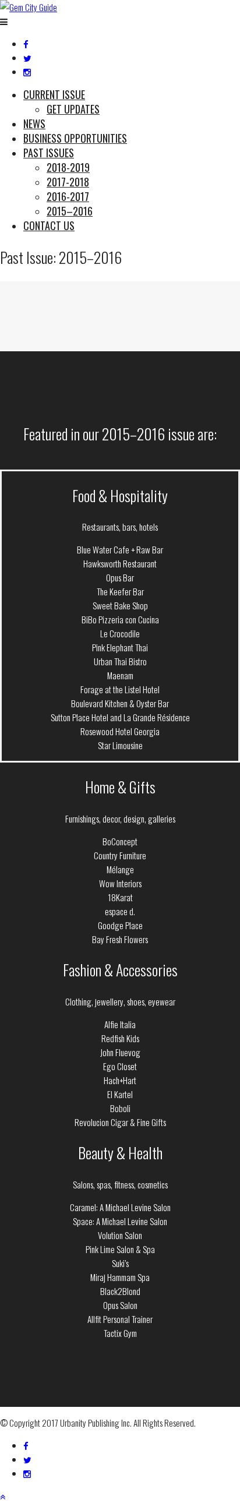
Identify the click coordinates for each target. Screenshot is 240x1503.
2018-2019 (68, 167)
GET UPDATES (73, 109)
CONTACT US (49, 225)
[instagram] (27, 71)
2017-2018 (68, 181)
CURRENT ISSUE (54, 94)
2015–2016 (70, 210)
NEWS (34, 123)
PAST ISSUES (48, 152)
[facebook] (26, 43)
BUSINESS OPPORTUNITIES (75, 138)
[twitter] (27, 57)
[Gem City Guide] (28, 7)
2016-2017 (68, 196)
